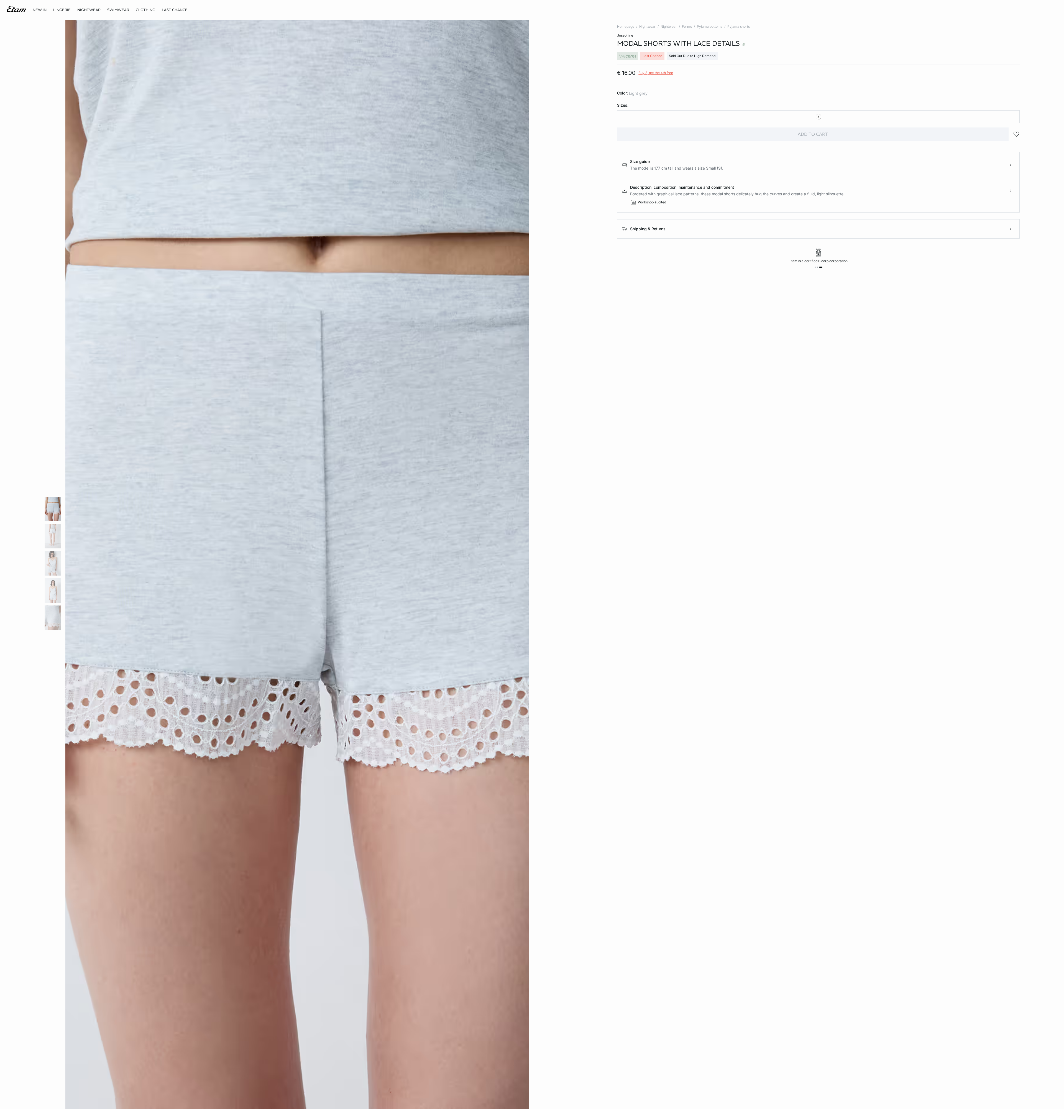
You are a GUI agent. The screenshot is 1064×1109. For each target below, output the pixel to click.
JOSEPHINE (625, 35)
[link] (40, 10)
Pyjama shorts (738, 26)
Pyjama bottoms (709, 26)
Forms (687, 26)
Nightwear (647, 26)
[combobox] (818, 116)
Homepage (625, 26)
